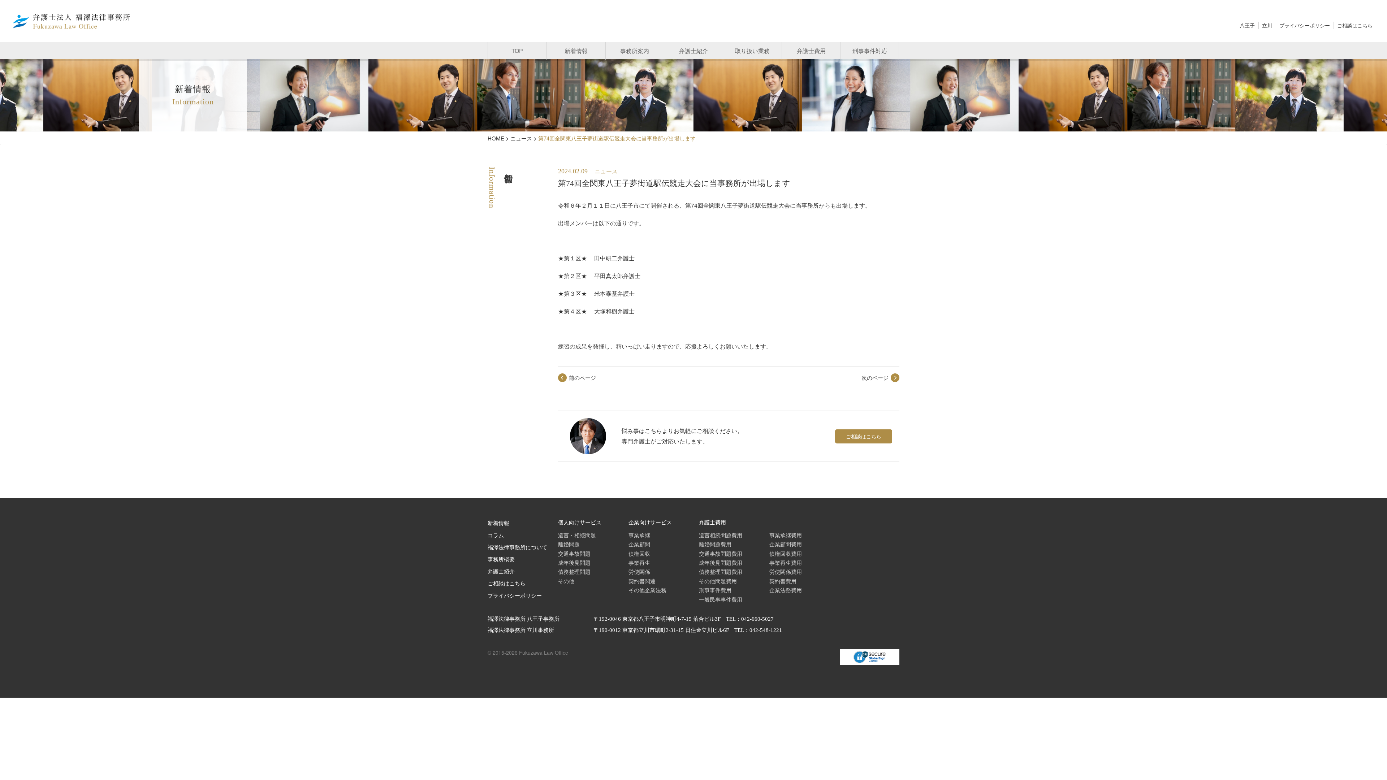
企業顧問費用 (785, 544)
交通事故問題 (574, 553)
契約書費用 (782, 581)
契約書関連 (642, 581)
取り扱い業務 (752, 51)
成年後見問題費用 (720, 562)
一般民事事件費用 (720, 599)
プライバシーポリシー (1304, 25)
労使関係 (639, 571)
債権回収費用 (785, 553)
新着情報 (576, 51)
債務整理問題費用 (720, 571)
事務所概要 (501, 559)
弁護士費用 (811, 51)
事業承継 (639, 535)
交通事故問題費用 (720, 553)
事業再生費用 (785, 562)
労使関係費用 (785, 571)
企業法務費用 (785, 590)
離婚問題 (569, 544)
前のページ (582, 377)
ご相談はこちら (1355, 25)
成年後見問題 (574, 562)
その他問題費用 (718, 581)
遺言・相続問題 (577, 535)
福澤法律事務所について (517, 547)
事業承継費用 (785, 535)
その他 (566, 581)
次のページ (875, 377)
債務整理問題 (574, 571)
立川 (1267, 25)
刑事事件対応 (869, 51)
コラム (496, 535)
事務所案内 (634, 51)
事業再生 (639, 562)
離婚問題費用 (715, 544)
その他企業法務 (647, 590)
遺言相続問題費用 (720, 535)
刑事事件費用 (715, 590)
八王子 (1247, 25)
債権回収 (639, 553)
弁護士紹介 (693, 51)
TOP (517, 51)
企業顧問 (639, 544)
